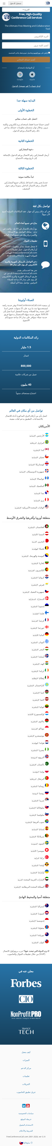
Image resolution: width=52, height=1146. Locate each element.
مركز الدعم (26, 1068)
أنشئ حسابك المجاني (26, 59)
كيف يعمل (26, 1052)
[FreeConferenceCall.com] (47, 3)
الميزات (26, 1060)
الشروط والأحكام (26, 1130)
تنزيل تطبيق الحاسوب (26, 1092)
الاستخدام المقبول (26, 1125)
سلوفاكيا (26, 1142)
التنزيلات (26, 1084)
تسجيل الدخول (15, 3)
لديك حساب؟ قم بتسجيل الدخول (26, 86)
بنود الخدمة (37, 53)
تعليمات (26, 1076)
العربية (26, 9)
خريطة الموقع (26, 1119)
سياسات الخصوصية (26, 1113)
